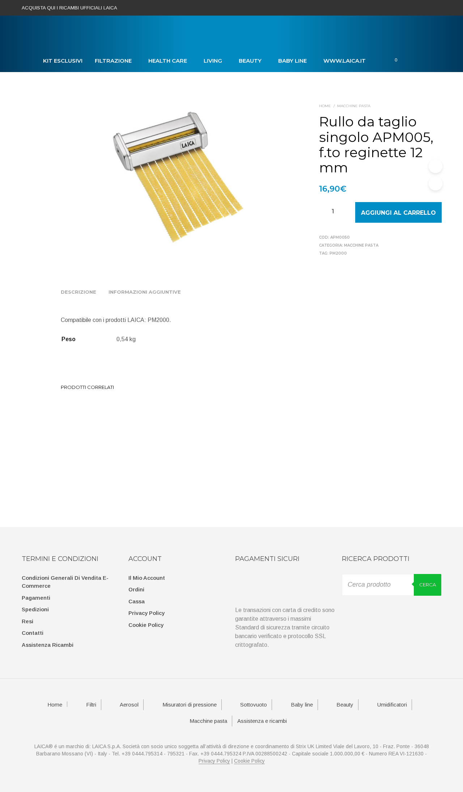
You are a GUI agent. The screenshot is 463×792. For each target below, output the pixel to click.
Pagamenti (36, 598)
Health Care (167, 60)
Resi (27, 621)
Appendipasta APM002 (238, 447)
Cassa (136, 601)
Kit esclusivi (62, 60)
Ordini (136, 589)
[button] (390, 60)
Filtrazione (113, 60)
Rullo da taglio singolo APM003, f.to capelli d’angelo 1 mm (191, 454)
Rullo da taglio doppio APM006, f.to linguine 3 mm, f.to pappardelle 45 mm (136, 454)
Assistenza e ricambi (262, 721)
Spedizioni (35, 609)
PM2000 (338, 253)
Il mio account (146, 578)
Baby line (292, 60)
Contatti (32, 633)
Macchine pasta (353, 106)
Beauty (250, 60)
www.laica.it (344, 60)
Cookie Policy (145, 625)
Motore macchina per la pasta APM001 (80, 451)
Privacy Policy (146, 613)
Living (213, 60)
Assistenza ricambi (47, 645)
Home (325, 106)
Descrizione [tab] (78, 292)
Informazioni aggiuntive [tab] (145, 292)
